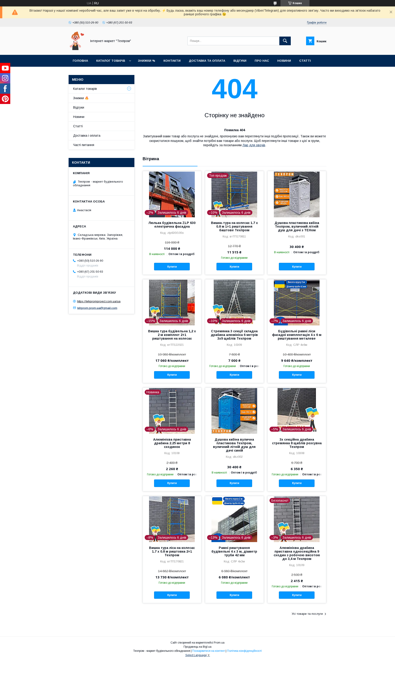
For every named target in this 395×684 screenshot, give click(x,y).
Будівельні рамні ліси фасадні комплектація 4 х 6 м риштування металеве (296, 334)
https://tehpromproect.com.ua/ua (98, 301)
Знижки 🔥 (81, 98)
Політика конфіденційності (244, 650)
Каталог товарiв (110, 60)
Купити (172, 266)
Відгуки (239, 60)
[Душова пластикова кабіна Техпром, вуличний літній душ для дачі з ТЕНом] (297, 194)
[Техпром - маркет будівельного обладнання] (77, 49)
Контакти (172, 60)
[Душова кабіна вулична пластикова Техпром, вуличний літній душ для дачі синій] (234, 411)
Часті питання (83, 145)
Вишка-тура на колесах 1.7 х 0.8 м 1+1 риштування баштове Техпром (234, 226)
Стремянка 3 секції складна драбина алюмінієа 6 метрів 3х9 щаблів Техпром (234, 334)
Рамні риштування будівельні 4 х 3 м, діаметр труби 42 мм (234, 551)
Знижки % (146, 60)
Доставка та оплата (207, 60)
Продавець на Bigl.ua (197, 646)
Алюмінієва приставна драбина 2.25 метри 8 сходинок (172, 443)
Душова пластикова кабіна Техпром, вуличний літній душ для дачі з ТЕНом (297, 226)
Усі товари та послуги (307, 613)
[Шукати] (285, 41)
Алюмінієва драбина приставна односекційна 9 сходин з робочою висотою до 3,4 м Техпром (297, 553)
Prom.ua (219, 642)
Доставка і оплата (86, 135)
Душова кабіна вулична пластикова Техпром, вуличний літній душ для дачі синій (234, 445)
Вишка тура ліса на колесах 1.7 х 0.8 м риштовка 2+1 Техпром (172, 551)
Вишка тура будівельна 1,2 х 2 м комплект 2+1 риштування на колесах (172, 334)
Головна (80, 60)
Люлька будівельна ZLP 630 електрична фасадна (171, 224)
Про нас (262, 60)
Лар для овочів (254, 145)
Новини (284, 60)
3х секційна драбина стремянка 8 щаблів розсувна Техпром (297, 443)
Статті (305, 60)
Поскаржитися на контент (208, 650)
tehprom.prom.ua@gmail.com (97, 307)
